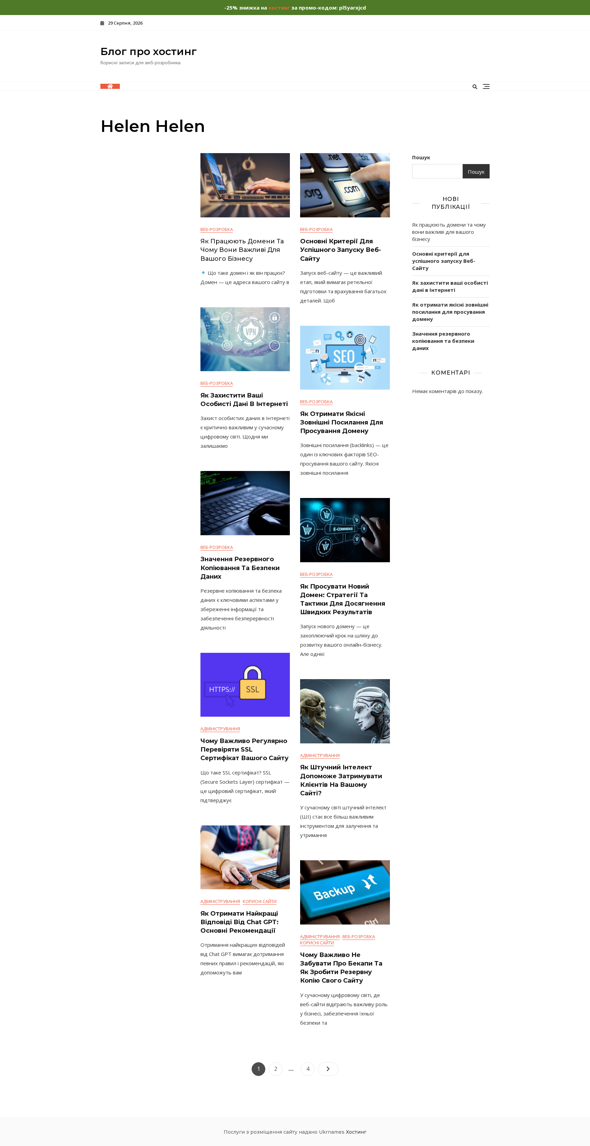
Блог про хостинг (148, 51)
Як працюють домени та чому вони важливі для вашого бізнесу (242, 250)
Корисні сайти (260, 901)
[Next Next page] (328, 1069)
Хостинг (356, 1132)
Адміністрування (220, 729)
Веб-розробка (216, 229)
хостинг (279, 7)
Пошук (421, 157)
